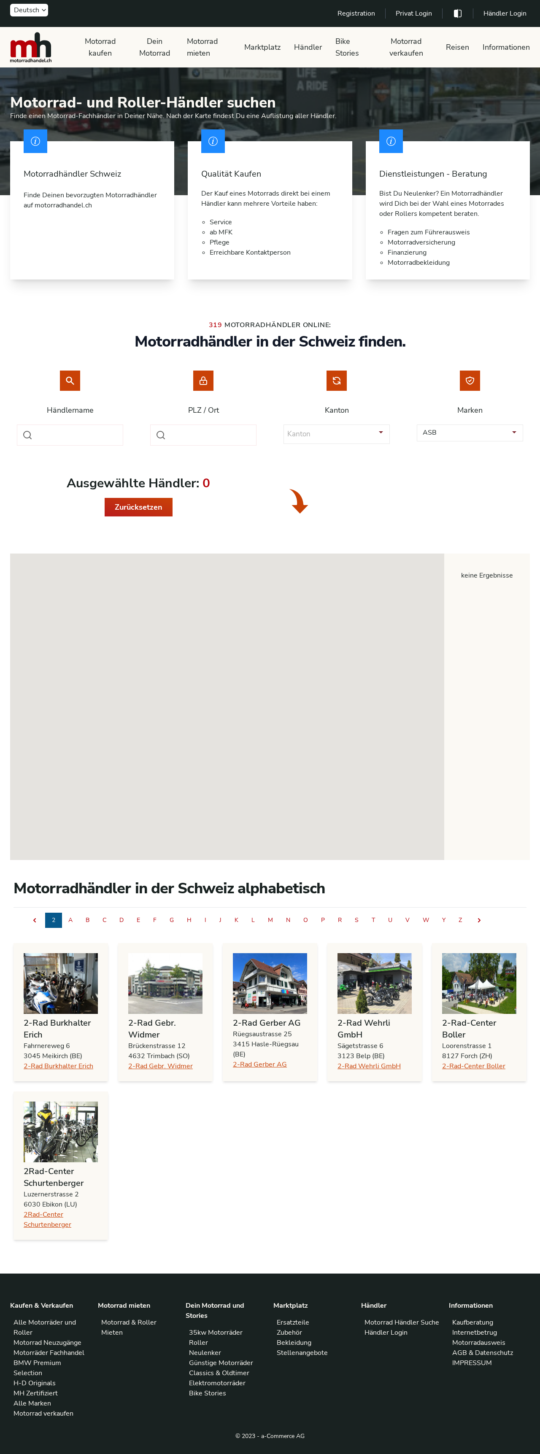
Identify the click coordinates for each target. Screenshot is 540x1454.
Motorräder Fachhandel (49, 1352)
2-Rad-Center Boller (473, 1066)
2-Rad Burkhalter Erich (58, 1066)
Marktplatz (262, 47)
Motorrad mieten (202, 47)
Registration (356, 13)
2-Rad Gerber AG (260, 1064)
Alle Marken (32, 1403)
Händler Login (504, 13)
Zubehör (289, 1332)
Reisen (457, 47)
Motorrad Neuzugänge (47, 1342)
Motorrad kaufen (100, 47)
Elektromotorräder (217, 1383)
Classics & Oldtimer (219, 1373)
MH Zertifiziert (36, 1393)
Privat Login (414, 13)
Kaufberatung (472, 1322)
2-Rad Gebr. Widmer (160, 1066)
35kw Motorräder (216, 1332)
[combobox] (70, 435)
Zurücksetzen (138, 507)
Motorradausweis (478, 1342)
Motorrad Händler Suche (401, 1322)
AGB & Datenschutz (482, 1352)
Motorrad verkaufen (406, 47)
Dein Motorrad (154, 47)
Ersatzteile (293, 1322)
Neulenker (205, 1352)
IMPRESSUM (472, 1363)
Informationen (506, 47)
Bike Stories (347, 47)
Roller (198, 1342)
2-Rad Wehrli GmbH (369, 1066)
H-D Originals (35, 1383)
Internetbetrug (474, 1332)
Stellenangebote (302, 1352)
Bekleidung (294, 1342)
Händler (308, 47)
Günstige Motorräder (221, 1363)
